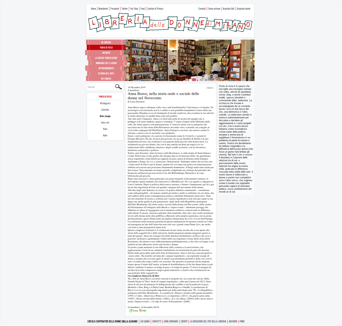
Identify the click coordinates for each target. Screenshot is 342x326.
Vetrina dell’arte (106, 73)
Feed (143, 8)
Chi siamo (145, 321)
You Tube (134, 8)
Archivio (233, 321)
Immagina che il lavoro (106, 63)
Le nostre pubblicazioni (106, 58)
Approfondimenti (106, 68)
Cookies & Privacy (155, 8)
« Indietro (209, 87)
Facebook (114, 8)
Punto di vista (106, 47)
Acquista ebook (243, 8)
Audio (105, 135)
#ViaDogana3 (105, 103)
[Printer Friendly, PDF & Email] (138, 312)
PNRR (242, 321)
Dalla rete (105, 122)
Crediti (184, 321)
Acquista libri (228, 8)
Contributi (105, 109)
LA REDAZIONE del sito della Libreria (208, 321)
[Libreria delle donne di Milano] (170, 31)
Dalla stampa (105, 116)
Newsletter (103, 8)
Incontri (106, 52)
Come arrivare (214, 8)
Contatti (202, 8)
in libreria (106, 42)
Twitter (124, 8)
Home (93, 8)
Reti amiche (106, 78)
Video (105, 129)
